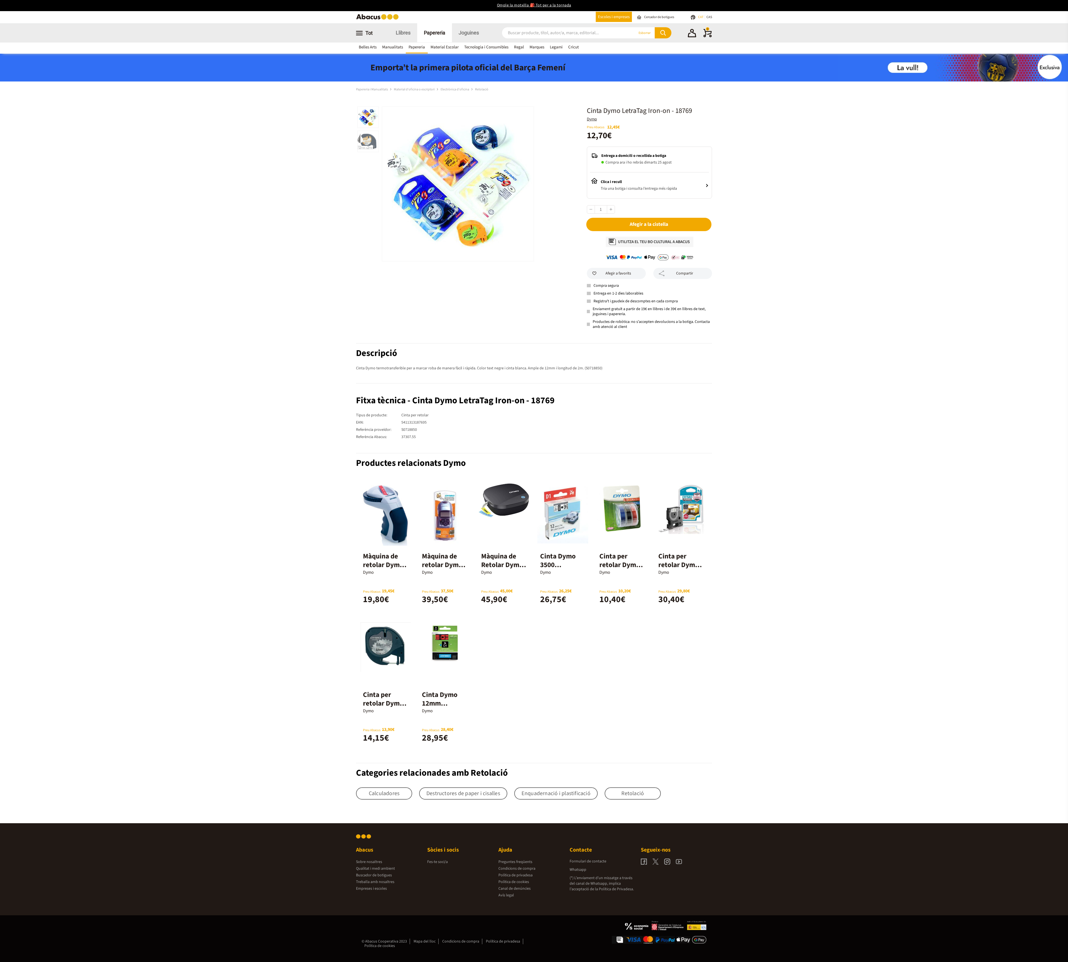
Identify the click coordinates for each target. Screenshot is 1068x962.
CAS (709, 17)
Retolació (481, 89)
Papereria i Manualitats (372, 89)
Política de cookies (513, 882)
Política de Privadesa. (616, 889)
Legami (556, 47)
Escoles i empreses (614, 17)
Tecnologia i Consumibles (486, 47)
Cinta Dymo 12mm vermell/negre (443, 703)
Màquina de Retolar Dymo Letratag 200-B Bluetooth (503, 569)
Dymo (592, 119)
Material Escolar (445, 47)
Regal (519, 47)
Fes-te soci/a (437, 862)
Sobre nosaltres (369, 862)
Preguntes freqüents (515, 862)
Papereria (434, 33)
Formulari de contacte (588, 861)
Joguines (469, 33)
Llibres (403, 33)
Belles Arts (368, 47)
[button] (692, 34)
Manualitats (392, 47)
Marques (537, 47)
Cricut (573, 47)
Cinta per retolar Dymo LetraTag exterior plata (384, 708)
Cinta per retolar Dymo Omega (619, 564)
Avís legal (506, 895)
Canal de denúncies (514, 888)
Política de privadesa (515, 875)
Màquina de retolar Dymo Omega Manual (385, 564)
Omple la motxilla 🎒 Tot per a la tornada (534, 5)
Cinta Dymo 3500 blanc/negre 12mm (558, 569)
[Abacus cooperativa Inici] (379, 19)
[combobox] (561, 32)
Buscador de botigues (374, 875)
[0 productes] (707, 36)
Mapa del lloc (425, 941)
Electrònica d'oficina (455, 89)
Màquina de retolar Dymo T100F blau (442, 564)
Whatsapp (578, 869)
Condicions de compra (516, 868)
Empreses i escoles (371, 888)
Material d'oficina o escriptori (414, 89)
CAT (701, 17)
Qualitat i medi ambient (375, 868)
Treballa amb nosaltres (375, 882)
